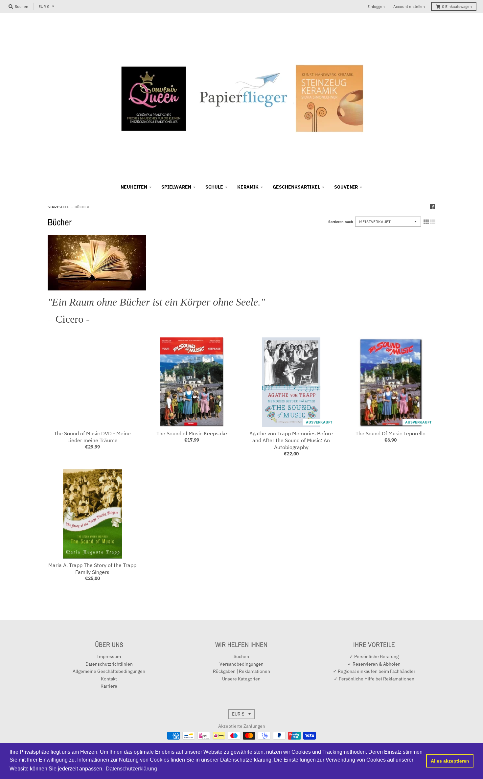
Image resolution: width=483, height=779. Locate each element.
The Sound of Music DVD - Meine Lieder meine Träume (92, 437)
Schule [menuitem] (214, 187)
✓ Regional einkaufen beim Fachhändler (374, 671)
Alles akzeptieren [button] (450, 761)
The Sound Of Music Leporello (391, 433)
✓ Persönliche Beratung (374, 656)
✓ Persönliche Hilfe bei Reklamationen (374, 679)
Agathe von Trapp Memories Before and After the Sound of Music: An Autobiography (291, 440)
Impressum (109, 656)
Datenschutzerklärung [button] (131, 768)
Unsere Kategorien (241, 679)
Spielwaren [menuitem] (176, 187)
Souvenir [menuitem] (346, 187)
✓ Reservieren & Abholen (374, 664)
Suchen (241, 656)
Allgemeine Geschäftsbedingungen (109, 671)
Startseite (58, 207)
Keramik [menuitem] (248, 187)
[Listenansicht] (432, 222)
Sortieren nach (340, 221)
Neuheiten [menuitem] (134, 187)
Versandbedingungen (241, 664)
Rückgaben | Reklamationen (241, 671)
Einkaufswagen (457, 6)
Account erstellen (409, 6)
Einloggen (376, 6)
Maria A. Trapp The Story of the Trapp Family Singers (92, 568)
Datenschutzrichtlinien (109, 664)
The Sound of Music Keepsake (191, 433)
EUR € (44, 6)
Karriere (109, 686)
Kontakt (109, 679)
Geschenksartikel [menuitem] (296, 187)
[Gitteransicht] (426, 222)
